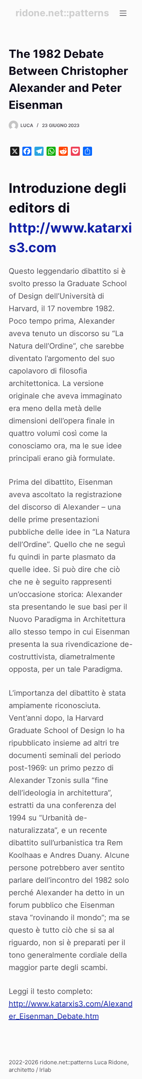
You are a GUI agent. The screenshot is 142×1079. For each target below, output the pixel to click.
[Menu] (123, 13)
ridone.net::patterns (62, 13)
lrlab (45, 1069)
